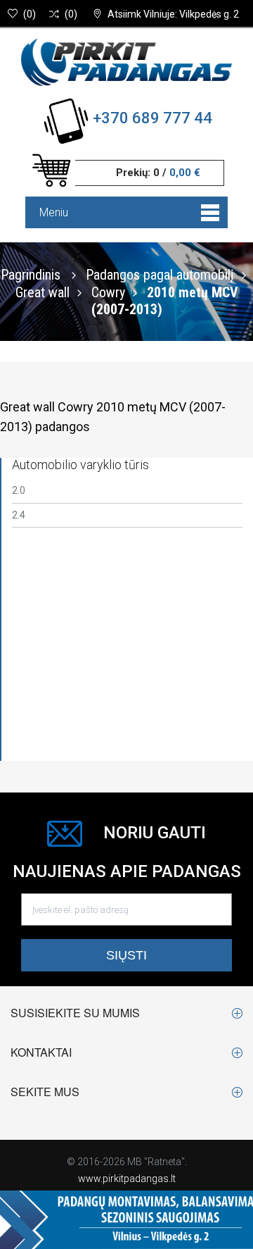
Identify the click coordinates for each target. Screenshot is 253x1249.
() (29, 14)
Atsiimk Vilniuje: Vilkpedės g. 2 (173, 14)
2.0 (18, 490)
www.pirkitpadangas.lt (127, 1178)
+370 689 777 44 (152, 118)
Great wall (42, 291)
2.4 (18, 515)
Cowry (108, 291)
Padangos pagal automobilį (160, 274)
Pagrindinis (30, 274)
